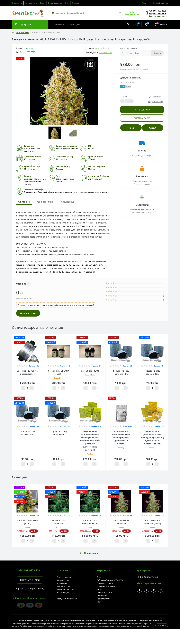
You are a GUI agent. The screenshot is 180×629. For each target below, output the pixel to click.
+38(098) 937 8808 (157, 13)
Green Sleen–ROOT (90, 370)
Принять (162, 625)
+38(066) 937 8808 (157, 10)
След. (152, 127)
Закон (42, 3)
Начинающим (63, 592)
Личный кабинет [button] (160, 3)
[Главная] (13, 33)
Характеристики (45, 201)
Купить (157, 53)
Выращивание (63, 580)
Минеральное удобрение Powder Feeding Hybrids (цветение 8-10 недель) (121, 437)
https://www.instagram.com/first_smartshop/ (146, 590)
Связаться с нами (30, 580)
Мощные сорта (63, 586)
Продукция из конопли (67, 598)
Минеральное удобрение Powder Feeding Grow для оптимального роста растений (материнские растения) (90, 440)
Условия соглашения (106, 586)
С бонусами (142, 204)
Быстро (142, 150)
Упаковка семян (127, 82)
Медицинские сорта (65, 589)
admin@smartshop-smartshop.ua (29, 598)
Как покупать (31, 3)
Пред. (131, 127)
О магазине (17, 3)
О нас (99, 577)
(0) (96, 48)
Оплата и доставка (105, 583)
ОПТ (58, 595)
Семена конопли (22, 33)
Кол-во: (124, 96)
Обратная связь (55, 3)
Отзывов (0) (67, 201)
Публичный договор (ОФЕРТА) (110, 580)
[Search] (128, 24)
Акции (99, 602)
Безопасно (142, 176)
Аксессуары (62, 583)
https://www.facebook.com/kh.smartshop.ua (139, 590)
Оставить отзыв (28, 313)
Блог (67, 3)
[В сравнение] (38, 336)
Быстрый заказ (142, 118)
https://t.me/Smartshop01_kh (153, 590)
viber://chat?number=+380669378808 (160, 590)
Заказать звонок (157, 16)
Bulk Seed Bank (105, 52)
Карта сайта (102, 595)
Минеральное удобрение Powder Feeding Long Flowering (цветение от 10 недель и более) (152, 437)
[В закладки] (41, 336)
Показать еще (92, 553)
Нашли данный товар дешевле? (134, 69)
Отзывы (75, 3)
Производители (103, 598)
